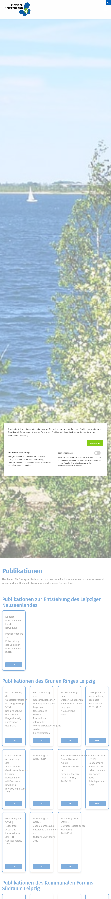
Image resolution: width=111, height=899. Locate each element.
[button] (95, 443)
